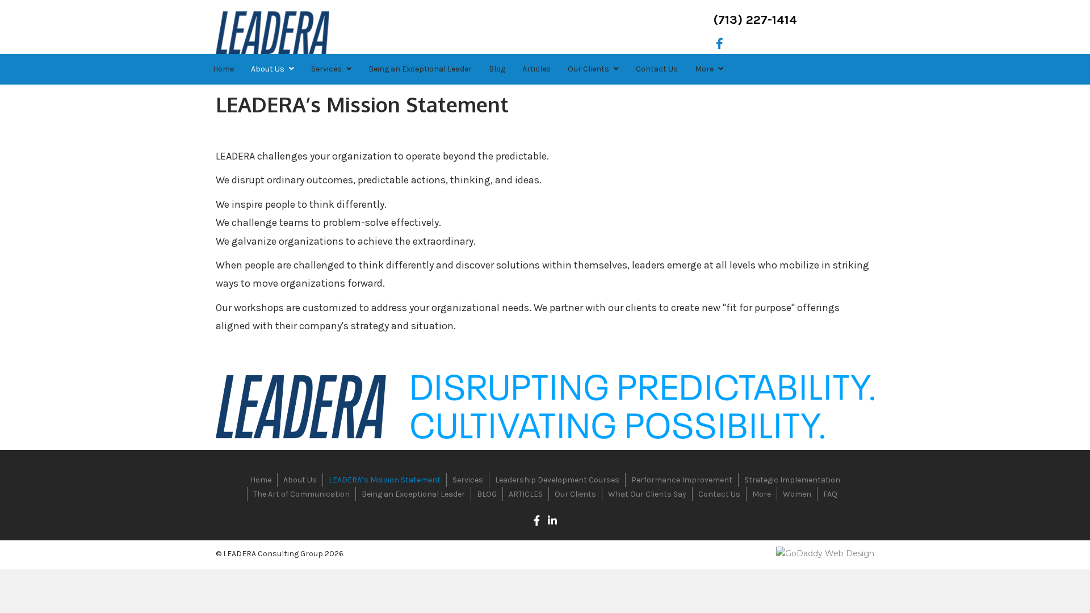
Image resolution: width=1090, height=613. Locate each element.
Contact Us (719, 494)
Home (260, 480)
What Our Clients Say (647, 494)
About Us (300, 480)
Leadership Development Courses (557, 480)
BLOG (487, 494)
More (761, 494)
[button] (719, 43)
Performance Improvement (681, 480)
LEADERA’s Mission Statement (385, 480)
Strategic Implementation (792, 480)
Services (467, 480)
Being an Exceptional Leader (413, 494)
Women (797, 494)
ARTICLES (526, 494)
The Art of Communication (301, 494)
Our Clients (575, 494)
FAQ (830, 494)
